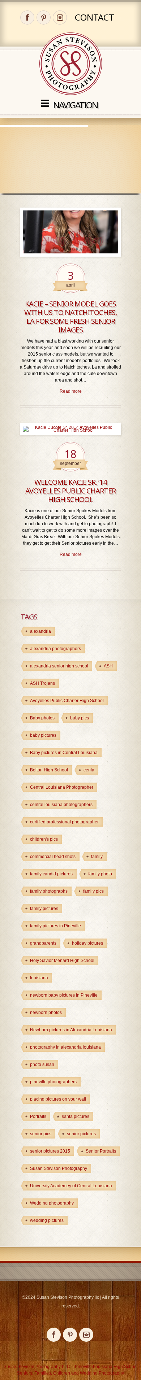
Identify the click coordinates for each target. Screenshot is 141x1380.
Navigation (75, 105)
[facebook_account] (27, 17)
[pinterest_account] (44, 17)
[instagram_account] (60, 17)
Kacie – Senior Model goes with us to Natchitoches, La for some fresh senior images (70, 317)
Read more (71, 391)
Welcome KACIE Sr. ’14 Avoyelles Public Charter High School (70, 490)
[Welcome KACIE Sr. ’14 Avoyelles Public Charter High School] (70, 429)
